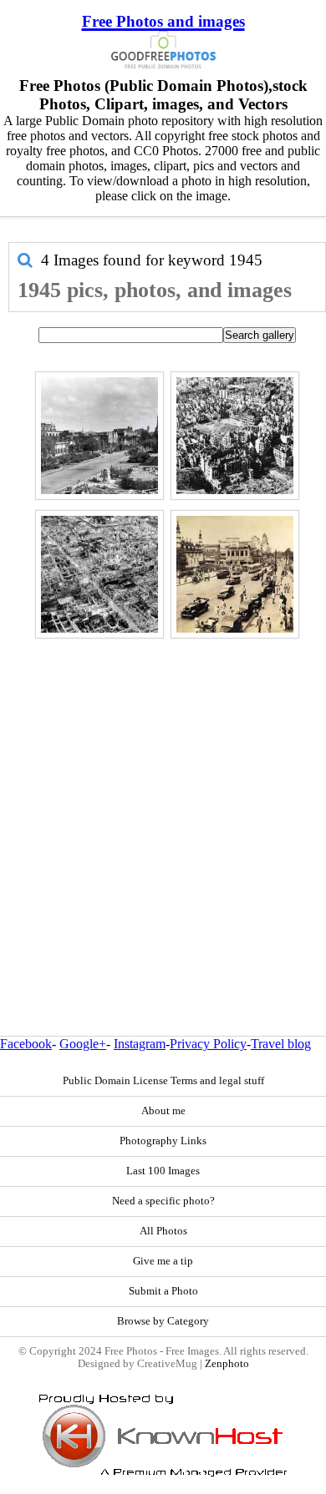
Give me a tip (163, 1261)
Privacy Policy (208, 1044)
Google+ (82, 1044)
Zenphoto (227, 1364)
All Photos (163, 1231)
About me (163, 1111)
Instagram (140, 1044)
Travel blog (281, 1044)
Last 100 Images (163, 1171)
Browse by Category (163, 1321)
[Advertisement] (163, 801)
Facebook (26, 1044)
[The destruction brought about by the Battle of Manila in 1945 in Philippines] (99, 574)
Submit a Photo (163, 1291)
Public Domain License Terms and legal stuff (163, 1081)
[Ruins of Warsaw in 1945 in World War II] (235, 435)
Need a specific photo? (163, 1201)
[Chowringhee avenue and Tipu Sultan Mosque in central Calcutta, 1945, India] (235, 574)
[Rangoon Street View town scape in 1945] (99, 435)
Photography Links (163, 1141)
